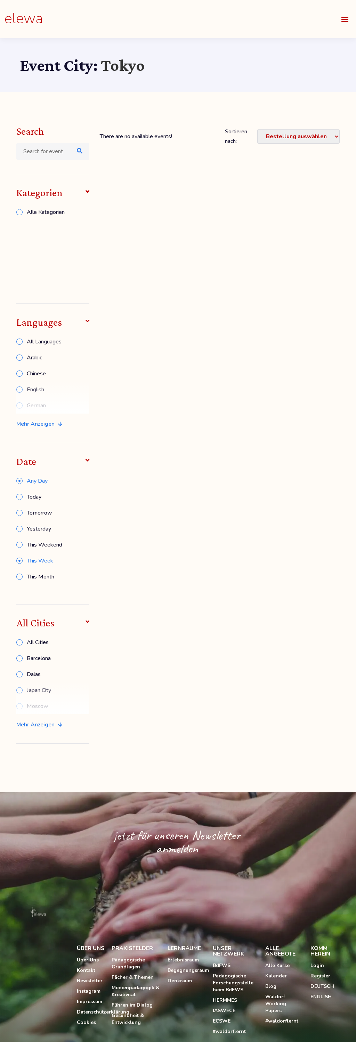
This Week (40, 561)
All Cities (38, 642)
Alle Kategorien (46, 212)
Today (34, 497)
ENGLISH (321, 996)
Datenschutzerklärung (91, 1012)
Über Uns (88, 960)
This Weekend (44, 545)
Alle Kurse (277, 965)
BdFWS (221, 965)
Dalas (34, 674)
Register (320, 976)
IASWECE (224, 1010)
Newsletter (90, 980)
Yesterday (39, 529)
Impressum (89, 1001)
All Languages (44, 341)
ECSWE (221, 1021)
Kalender (276, 976)
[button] (345, 19)
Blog (270, 986)
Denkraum (180, 980)
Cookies (86, 1022)
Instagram (88, 991)
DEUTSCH (322, 986)
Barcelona (39, 658)
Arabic (34, 357)
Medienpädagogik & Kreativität (136, 991)
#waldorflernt (229, 1031)
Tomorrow (39, 513)
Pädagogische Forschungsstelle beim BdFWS (233, 983)
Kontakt (86, 970)
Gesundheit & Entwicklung (128, 1019)
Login (317, 965)
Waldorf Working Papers (275, 1003)
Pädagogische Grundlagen (128, 963)
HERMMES (225, 1000)
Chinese (36, 373)
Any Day (37, 481)
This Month (40, 577)
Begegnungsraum (187, 970)
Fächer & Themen (133, 977)
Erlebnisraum (183, 960)
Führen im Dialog (132, 1005)
